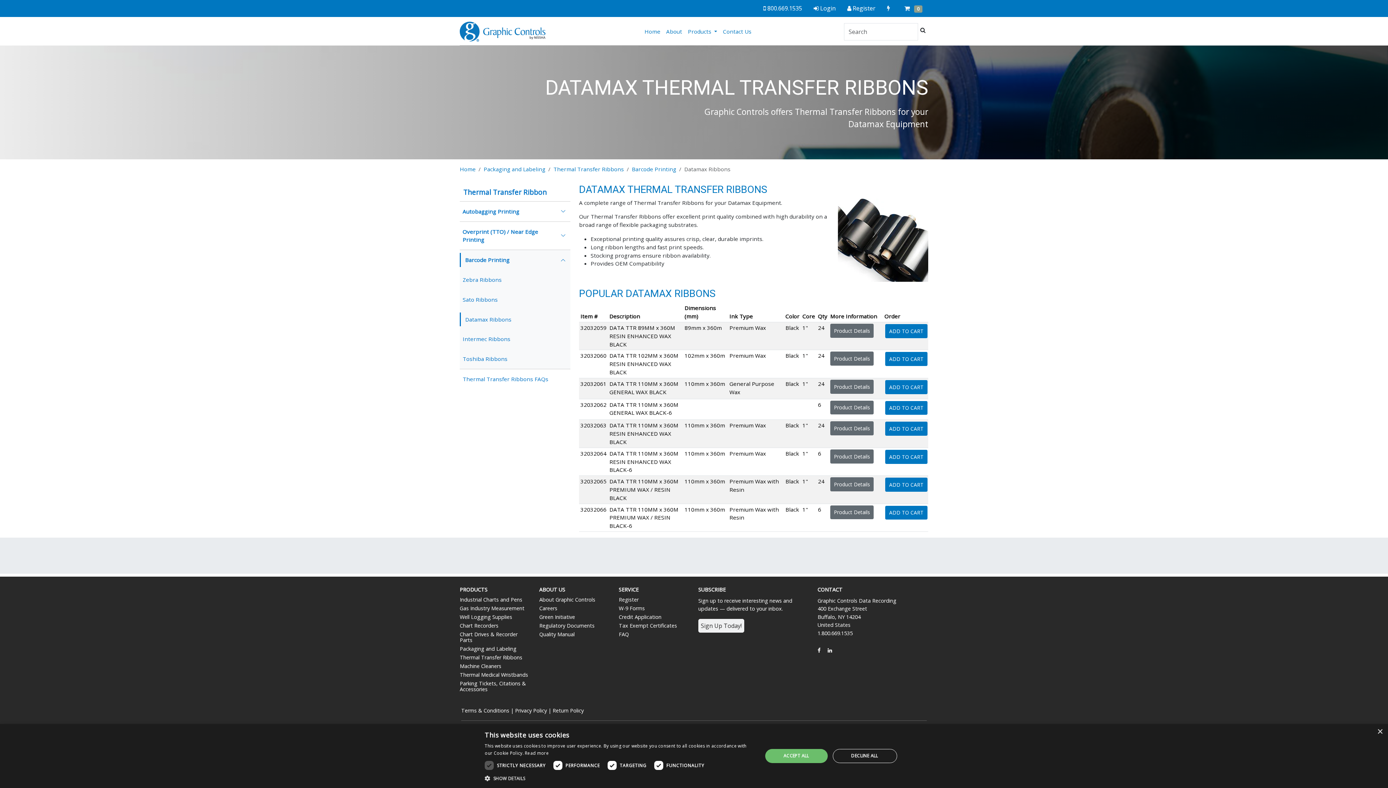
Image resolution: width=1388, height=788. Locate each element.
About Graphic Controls (567, 599)
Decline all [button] (864, 756)
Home (653, 31)
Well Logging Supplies (486, 616)
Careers (548, 608)
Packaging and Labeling (514, 169)
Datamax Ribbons (488, 319)
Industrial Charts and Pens (491, 599)
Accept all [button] (796, 756)
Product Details (852, 330)
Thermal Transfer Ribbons (588, 169)
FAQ (624, 634)
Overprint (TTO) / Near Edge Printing (500, 236)
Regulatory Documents (567, 625)
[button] (619, 778)
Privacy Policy (531, 710)
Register (629, 599)
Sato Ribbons (480, 299)
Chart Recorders (479, 625)
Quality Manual (557, 634)
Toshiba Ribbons (485, 358)
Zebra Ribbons (482, 279)
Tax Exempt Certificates (648, 625)
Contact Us (737, 31)
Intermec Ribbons (486, 339)
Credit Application (640, 616)
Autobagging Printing (491, 211)
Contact (830, 589)
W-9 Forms (632, 608)
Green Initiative (557, 616)
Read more (537, 753)
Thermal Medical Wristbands (494, 674)
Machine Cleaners (480, 666)
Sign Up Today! (721, 626)
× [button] (1380, 732)
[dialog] (694, 756)
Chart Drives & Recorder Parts (489, 637)
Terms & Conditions (485, 710)
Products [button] (700, 31)
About (674, 31)
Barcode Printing (654, 169)
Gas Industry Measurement (492, 608)
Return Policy (568, 710)
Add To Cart (906, 331)
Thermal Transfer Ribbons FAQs (505, 379)
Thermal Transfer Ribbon (505, 192)
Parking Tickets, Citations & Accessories (493, 686)
